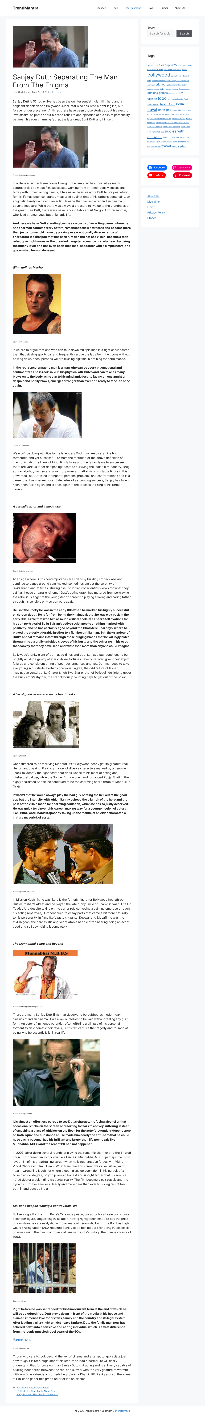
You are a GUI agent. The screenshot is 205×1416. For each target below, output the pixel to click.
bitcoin (184, 70)
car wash (151, 85)
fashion (152, 98)
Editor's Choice (24, 1387)
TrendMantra (26, 8)
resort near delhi (178, 119)
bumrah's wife (176, 76)
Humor (164, 7)
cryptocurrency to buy (156, 89)
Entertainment (132, 7)
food (162, 98)
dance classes (172, 89)
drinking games (157, 92)
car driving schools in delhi (178, 81)
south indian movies (164, 142)
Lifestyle (101, 7)
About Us (180, 7)
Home (151, 207)
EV (181, 92)
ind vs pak (164, 109)
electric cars (173, 93)
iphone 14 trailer (178, 110)
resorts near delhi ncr (171, 127)
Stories (151, 218)
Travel (150, 7)
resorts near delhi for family (167, 123)
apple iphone (152, 65)
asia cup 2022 (168, 65)
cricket (160, 84)
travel (166, 146)
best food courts (185, 65)
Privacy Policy (156, 212)
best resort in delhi (155, 70)
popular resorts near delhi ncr (159, 119)
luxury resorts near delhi (169, 114)
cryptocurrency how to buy (176, 85)
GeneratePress (121, 1410)
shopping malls (168, 137)
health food (167, 104)
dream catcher (184, 89)
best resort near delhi (172, 70)
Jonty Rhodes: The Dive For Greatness (37, 1394)
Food (115, 7)
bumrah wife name (159, 81)
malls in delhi (185, 114)
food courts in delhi (175, 99)
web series (179, 146)
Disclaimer (154, 201)
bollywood (158, 75)
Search (151, 27)
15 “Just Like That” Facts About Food (36, 1391)
